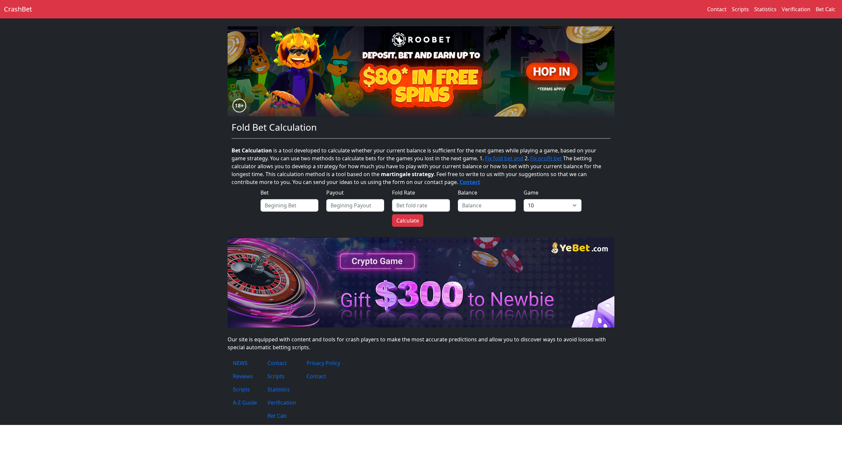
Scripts (740, 9)
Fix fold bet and (504, 158)
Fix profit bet (546, 158)
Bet (264, 192)
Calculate (407, 220)
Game (531, 192)
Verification (796, 9)
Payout (335, 192)
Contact (717, 9)
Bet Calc (825, 9)
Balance (467, 192)
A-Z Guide (245, 402)
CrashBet (18, 9)
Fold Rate (403, 192)
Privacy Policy (323, 363)
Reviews (243, 376)
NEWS (240, 363)
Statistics (765, 9)
